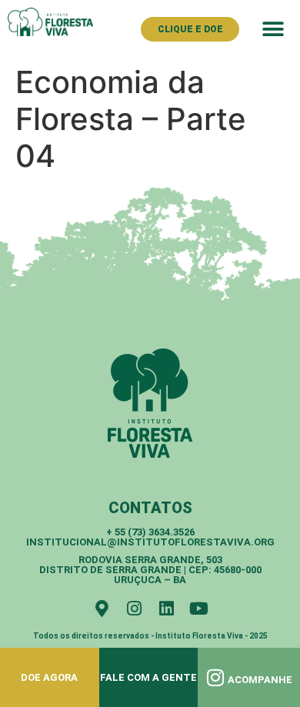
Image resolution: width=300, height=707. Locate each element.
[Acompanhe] (215, 677)
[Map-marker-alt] (101, 608)
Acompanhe (260, 679)
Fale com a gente (148, 677)
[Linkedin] (166, 608)
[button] (272, 29)
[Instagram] (133, 608)
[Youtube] (198, 608)
